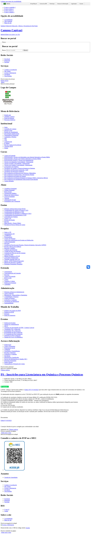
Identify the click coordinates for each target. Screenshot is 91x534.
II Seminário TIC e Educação (12, 331)
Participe (52, 3)
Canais (81, 3)
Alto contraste (8, 21)
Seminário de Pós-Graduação (12, 335)
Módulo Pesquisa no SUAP (12, 256)
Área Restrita (8, 76)
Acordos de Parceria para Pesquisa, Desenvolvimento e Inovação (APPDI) (25, 245)
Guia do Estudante (9, 196)
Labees (6, 279)
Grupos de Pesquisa (9, 238)
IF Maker (7, 143)
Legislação (74, 3)
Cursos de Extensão (9, 155)
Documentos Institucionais (11, 133)
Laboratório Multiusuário (11, 257)
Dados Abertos (8, 362)
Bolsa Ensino (8, 192)
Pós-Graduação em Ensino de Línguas (15, 176)
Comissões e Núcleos (10, 137)
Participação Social (9, 348)
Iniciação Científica (9, 248)
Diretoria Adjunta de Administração (14, 292)
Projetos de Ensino (9, 220)
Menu (2, 82)
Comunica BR (43, 3)
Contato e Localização (10, 69)
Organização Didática (10, 193)
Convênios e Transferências (12, 351)
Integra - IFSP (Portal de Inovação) (14, 261)
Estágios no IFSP (9, 312)
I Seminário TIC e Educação (12, 329)
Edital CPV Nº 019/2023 (32, 389)
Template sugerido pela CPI (12, 259)
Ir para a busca (9, 10)
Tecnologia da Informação (11, 301)
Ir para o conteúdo (10, 7)
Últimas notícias (5, 370)
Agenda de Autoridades (11, 477)
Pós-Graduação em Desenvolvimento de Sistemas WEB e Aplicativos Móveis (26, 178)
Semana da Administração (11, 324)
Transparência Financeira (11, 135)
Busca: (4, 50)
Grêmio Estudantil (9, 190)
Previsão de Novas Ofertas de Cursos (14, 224)
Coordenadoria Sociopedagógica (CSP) (15, 215)
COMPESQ (7, 235)
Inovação (6, 243)
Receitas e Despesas (10, 352)
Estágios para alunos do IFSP (12, 310)
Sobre (6, 127)
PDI (5, 138)
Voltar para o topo (6, 432)
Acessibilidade (8, 19)
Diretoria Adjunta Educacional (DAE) (15, 209)
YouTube (6, 502)
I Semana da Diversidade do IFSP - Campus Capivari (19, 327)
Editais (6, 148)
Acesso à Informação (10, 73)
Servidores (7, 356)
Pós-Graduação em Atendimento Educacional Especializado (21, 179)
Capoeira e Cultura (9, 281)
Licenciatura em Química (11, 166)
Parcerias (6, 275)
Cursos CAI (7, 218)
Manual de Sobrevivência (11, 195)
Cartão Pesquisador (9, 242)
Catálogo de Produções (10, 250)
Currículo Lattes (8, 254)
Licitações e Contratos (10, 300)
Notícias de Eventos (9, 323)
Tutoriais (6, 198)
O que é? (6, 509)
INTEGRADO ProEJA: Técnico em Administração (18, 160)
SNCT (6, 326)
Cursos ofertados (9, 181)
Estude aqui (7, 115)
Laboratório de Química (11, 216)
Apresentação (8, 271)
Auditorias (7, 349)
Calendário (7, 284)
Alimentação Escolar (10, 199)
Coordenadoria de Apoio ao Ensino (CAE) (16, 210)
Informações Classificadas (11, 357)
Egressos (6, 314)
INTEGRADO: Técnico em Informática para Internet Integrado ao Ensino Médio (27, 157)
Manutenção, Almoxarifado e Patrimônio (15, 295)
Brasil (8, 4)
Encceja (6, 221)
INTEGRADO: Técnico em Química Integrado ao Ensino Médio (22, 158)
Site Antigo (7, 71)
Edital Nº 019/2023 (6, 420)
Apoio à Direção (9, 293)
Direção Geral (8, 130)
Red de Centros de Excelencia (12, 145)
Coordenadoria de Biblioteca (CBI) (14, 212)
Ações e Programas (9, 346)
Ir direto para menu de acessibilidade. (11, 1)
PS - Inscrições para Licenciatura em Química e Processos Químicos (42, 374)
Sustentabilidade (8, 303)
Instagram (7, 500)
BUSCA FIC (8, 278)
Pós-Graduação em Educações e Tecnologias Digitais (19, 174)
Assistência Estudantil (10, 188)
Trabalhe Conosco (9, 116)
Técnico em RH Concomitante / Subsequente (17, 163)
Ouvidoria (7, 74)
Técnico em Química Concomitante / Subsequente (18, 165)
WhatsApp (5, 386)
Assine (6, 511)
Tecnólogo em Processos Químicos (14, 171)
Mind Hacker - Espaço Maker (12, 223)
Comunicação (8, 141)
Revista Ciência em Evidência (12, 246)
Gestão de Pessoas (9, 298)
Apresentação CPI (9, 234)
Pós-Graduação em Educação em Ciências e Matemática (20, 173)
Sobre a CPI (7, 232)
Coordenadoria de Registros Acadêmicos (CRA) (17, 213)
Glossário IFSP (8, 146)
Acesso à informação (62, 3)
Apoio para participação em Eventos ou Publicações (18, 240)
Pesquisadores (8, 237)
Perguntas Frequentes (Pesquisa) (13, 264)
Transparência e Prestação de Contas (14, 364)
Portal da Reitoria (9, 118)
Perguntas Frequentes (10, 360)
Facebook (7, 499)
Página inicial (4, 80)
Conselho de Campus (10, 129)
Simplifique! (33, 3)
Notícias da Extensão (10, 283)
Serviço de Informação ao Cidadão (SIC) (15, 359)
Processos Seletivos (9, 120)
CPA (5, 140)
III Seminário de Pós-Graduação (13, 332)
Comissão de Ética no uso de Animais (14, 253)
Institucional (7, 344)
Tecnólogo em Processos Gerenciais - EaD (16, 170)
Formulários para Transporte (12, 201)
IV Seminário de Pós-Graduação (13, 334)
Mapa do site (7, 23)
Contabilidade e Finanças (11, 296)
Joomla (28, 528)
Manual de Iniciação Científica (12, 262)
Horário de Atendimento (11, 132)
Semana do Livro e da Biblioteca (13, 337)
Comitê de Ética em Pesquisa (12, 251)
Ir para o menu (9, 9)
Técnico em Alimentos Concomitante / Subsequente (18, 162)
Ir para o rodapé (9, 12)
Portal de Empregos (9, 315)
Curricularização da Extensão (12, 273)
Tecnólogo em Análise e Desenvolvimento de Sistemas (19, 168)
